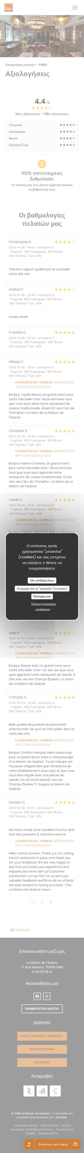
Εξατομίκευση (42, 596)
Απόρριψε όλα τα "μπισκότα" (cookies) (42, 588)
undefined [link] (43, 609)
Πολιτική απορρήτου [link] (43, 604)
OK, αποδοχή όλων (42, 580)
